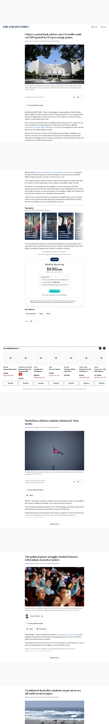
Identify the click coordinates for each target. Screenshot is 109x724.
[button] (94, 26)
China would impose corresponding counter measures (55, 172)
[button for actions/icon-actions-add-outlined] (42, 616)
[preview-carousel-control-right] (81, 226)
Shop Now (10, 383)
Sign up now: (28, 41)
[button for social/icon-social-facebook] (78, 97)
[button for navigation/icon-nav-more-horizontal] (82, 97)
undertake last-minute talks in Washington (40, 127)
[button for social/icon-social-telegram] (74, 97)
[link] (16, 26)
